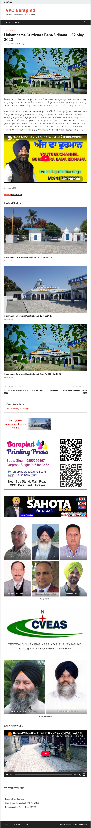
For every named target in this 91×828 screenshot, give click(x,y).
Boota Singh (21, 44)
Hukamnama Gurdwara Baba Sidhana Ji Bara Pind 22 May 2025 (32, 374)
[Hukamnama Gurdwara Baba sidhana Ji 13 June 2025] (45, 231)
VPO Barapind (20, 10)
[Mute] (80, 774)
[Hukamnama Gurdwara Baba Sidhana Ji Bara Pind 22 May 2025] (45, 348)
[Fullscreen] (84, 774)
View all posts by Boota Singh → (19, 408)
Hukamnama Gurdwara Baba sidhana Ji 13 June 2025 (28, 257)
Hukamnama (8, 31)
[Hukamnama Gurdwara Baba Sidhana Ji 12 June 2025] (45, 290)
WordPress (73, 824)
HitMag (84, 824)
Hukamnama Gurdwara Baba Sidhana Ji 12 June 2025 (28, 316)
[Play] (7, 774)
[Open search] (84, 22)
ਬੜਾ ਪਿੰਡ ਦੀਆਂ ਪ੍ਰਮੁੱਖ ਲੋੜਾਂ (14, 788)
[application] (45, 753)
